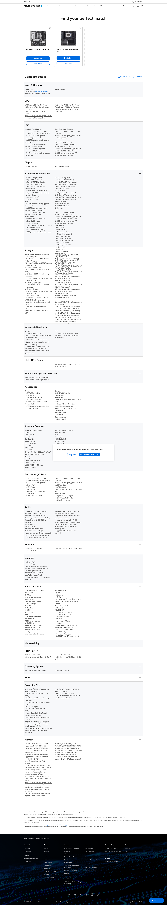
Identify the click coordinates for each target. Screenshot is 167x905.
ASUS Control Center (130, 851)
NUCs (45, 854)
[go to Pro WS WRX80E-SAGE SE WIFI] (68, 38)
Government (67, 876)
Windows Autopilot (130, 857)
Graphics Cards (48, 865)
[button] (133, 6)
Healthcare (67, 860)
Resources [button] (78, 6)
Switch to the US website (89, 455)
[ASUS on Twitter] (80, 894)
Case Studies (88, 854)
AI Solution (67, 879)
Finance (66, 873)
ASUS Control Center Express (133, 854)
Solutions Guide (89, 848)
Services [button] (68, 6)
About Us (27, 2)
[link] (38, 63)
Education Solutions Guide (92, 860)
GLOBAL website (41, 91)
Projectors (47, 860)
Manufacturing (68, 862)
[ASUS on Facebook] (86, 894)
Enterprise (67, 851)
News (86, 857)
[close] (112, 446)
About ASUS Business (91, 867)
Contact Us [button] (139, 2)
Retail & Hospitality (69, 857)
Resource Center (89, 851)
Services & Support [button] (100, 6)
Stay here (72, 455)
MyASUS (127, 848)
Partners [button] (88, 6)
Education (67, 854)
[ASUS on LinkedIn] (69, 894)
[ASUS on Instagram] (92, 894)
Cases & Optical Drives (50, 871)
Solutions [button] (59, 6)
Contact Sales (27, 851)
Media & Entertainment (70, 870)
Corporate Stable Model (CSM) (113, 851)
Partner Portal (27, 861)
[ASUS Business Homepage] (33, 6)
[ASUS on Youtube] (74, 894)
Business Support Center (111, 861)
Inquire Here (27, 848)
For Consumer (125, 6)
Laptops (46, 848)
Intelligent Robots (49, 877)
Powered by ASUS (110, 854)
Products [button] (50, 6)
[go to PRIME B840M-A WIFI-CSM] (38, 38)
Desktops (46, 851)
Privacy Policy (64, 902)
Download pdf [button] (125, 77)
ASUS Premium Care (110, 848)
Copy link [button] (139, 77)
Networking (47, 868)
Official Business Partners (31, 858)
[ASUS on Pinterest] (98, 894)
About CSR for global (90, 870)
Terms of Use (54, 902)
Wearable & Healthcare (50, 874)
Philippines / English (137, 902)
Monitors (46, 857)
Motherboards (48, 862)
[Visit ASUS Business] (29, 838)
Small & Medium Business (71, 848)
